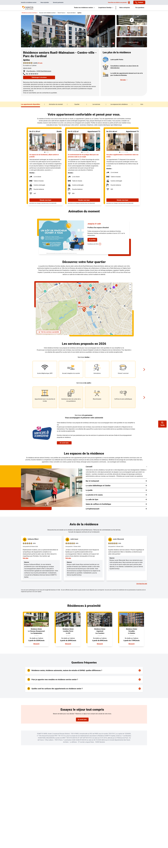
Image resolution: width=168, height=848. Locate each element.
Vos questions (139, 7)
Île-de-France (62, 12)
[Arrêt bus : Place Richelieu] (94, 310)
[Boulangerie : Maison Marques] (88, 289)
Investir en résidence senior (28, 2)
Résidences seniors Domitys (30, 12)
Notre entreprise (124, 7)
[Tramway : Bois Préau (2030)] (56, 286)
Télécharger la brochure (39, 77)
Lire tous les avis (141, 584)
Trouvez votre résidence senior (47, 12)
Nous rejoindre (45, 2)
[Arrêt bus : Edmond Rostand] (124, 307)
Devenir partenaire (58, 2)
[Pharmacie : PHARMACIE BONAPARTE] (45, 292)
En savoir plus (64, 443)
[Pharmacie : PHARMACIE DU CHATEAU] (89, 298)
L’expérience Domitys (105, 7)
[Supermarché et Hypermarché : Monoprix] (90, 308)
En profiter (92, 240)
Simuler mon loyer (45, 200)
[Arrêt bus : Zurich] (99, 319)
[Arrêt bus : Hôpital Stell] (106, 292)
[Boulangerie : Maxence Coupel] (88, 293)
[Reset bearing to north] (130, 289)
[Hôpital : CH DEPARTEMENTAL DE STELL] (113, 288)
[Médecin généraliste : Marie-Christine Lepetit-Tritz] (116, 286)
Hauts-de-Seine (71, 12)
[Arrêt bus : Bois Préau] (55, 286)
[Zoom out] (130, 287)
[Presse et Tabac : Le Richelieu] (92, 306)
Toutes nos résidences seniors (83, 7)
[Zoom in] (130, 284)
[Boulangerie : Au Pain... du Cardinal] (94, 307)
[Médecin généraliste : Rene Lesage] (105, 290)
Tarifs (162, 425)
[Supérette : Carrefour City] (79, 283)
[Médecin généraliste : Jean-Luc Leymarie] (80, 286)
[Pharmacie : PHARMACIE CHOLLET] (90, 286)
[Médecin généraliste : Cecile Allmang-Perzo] (79, 303)
